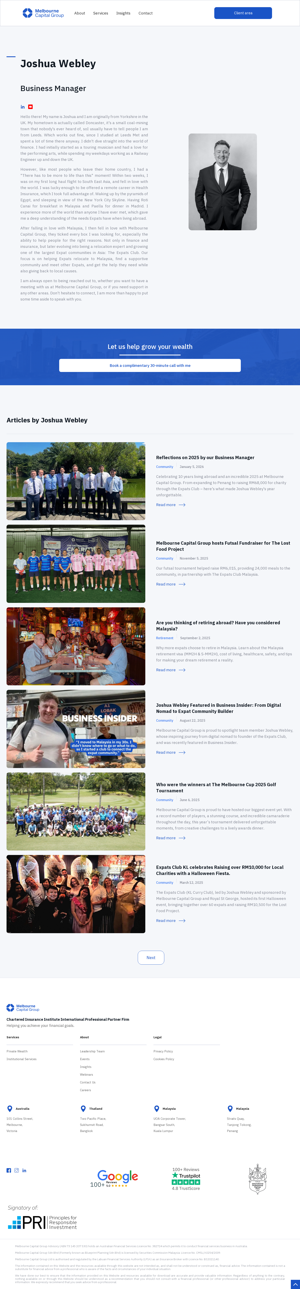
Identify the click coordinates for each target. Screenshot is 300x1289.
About (79, 13)
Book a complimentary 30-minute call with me (150, 365)
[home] (43, 13)
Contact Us (88, 1082)
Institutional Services (22, 1059)
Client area (243, 13)
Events (85, 1059)
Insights (85, 1067)
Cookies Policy (163, 1059)
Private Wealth (17, 1051)
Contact (146, 13)
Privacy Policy (163, 1051)
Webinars (86, 1074)
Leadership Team (92, 1051)
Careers (85, 1090)
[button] (100, 13)
